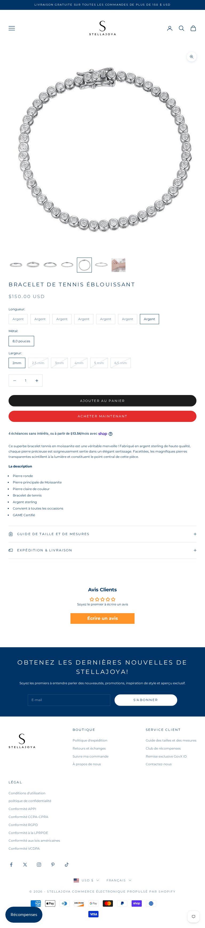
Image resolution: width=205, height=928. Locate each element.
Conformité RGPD (23, 825)
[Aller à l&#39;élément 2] (33, 265)
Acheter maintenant (103, 416)
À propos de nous (87, 764)
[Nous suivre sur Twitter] (25, 864)
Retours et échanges (89, 748)
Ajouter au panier (102, 401)
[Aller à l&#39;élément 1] (16, 265)
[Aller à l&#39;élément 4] (67, 265)
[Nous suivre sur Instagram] (39, 864)
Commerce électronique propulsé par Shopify (124, 891)
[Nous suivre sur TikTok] (66, 864)
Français (116, 880)
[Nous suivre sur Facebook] (11, 864)
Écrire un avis (102, 618)
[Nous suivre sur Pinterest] (53, 864)
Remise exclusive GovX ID (166, 756)
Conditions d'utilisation (27, 793)
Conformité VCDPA (24, 848)
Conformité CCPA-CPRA (28, 817)
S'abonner (145, 700)
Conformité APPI (22, 809)
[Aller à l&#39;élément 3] (50, 265)
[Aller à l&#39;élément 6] (101, 265)
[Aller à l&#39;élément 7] (118, 265)
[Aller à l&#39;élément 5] (84, 265)
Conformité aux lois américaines (34, 840)
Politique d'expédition (90, 740)
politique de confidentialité (30, 801)
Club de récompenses (163, 748)
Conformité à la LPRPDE (28, 833)
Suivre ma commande (90, 756)
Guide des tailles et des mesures (171, 740)
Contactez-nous (159, 764)
